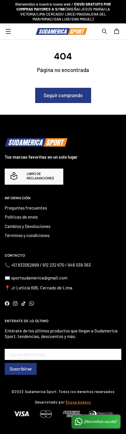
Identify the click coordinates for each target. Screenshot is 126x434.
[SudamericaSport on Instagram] (15, 303)
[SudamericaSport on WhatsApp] (32, 303)
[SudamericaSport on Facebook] (7, 303)
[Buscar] (104, 31)
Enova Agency (78, 402)
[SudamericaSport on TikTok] (23, 303)
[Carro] (117, 31)
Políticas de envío (21, 216)
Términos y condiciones (27, 235)
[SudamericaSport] (61, 31)
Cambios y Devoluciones (27, 226)
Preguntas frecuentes (26, 207)
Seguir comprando (63, 95)
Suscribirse (21, 368)
